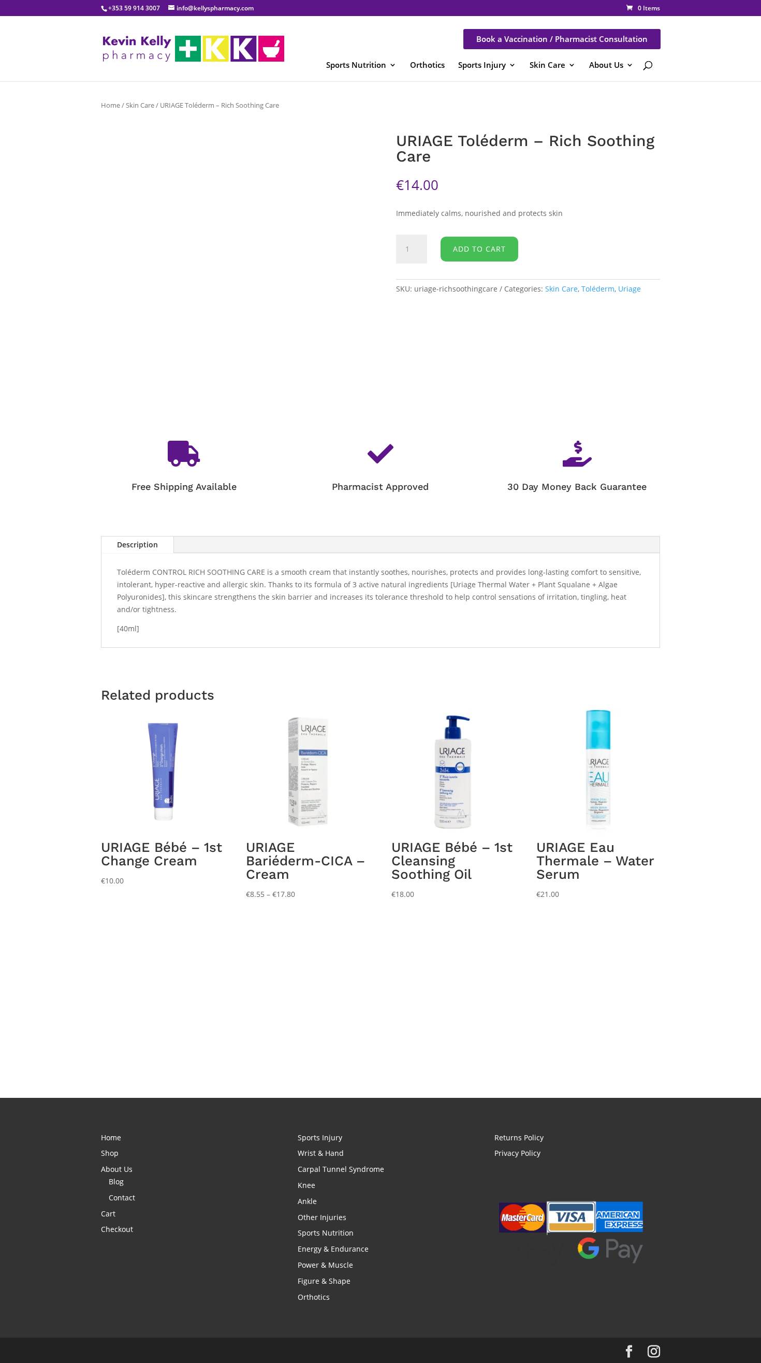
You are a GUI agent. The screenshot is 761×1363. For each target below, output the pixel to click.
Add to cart (479, 249)
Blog (116, 1181)
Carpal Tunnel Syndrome (341, 1169)
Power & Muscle (325, 1265)
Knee (306, 1185)
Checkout (117, 1229)
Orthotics (427, 65)
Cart (108, 1214)
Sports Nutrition (356, 65)
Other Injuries (322, 1217)
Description (137, 544)
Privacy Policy (517, 1153)
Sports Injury (482, 65)
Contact (122, 1197)
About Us (606, 65)
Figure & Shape (324, 1281)
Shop (110, 1153)
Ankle (307, 1201)
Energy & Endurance (333, 1249)
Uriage (629, 289)
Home (110, 105)
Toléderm (597, 289)
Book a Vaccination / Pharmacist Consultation (562, 39)
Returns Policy (519, 1137)
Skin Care (547, 65)
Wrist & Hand (321, 1153)
